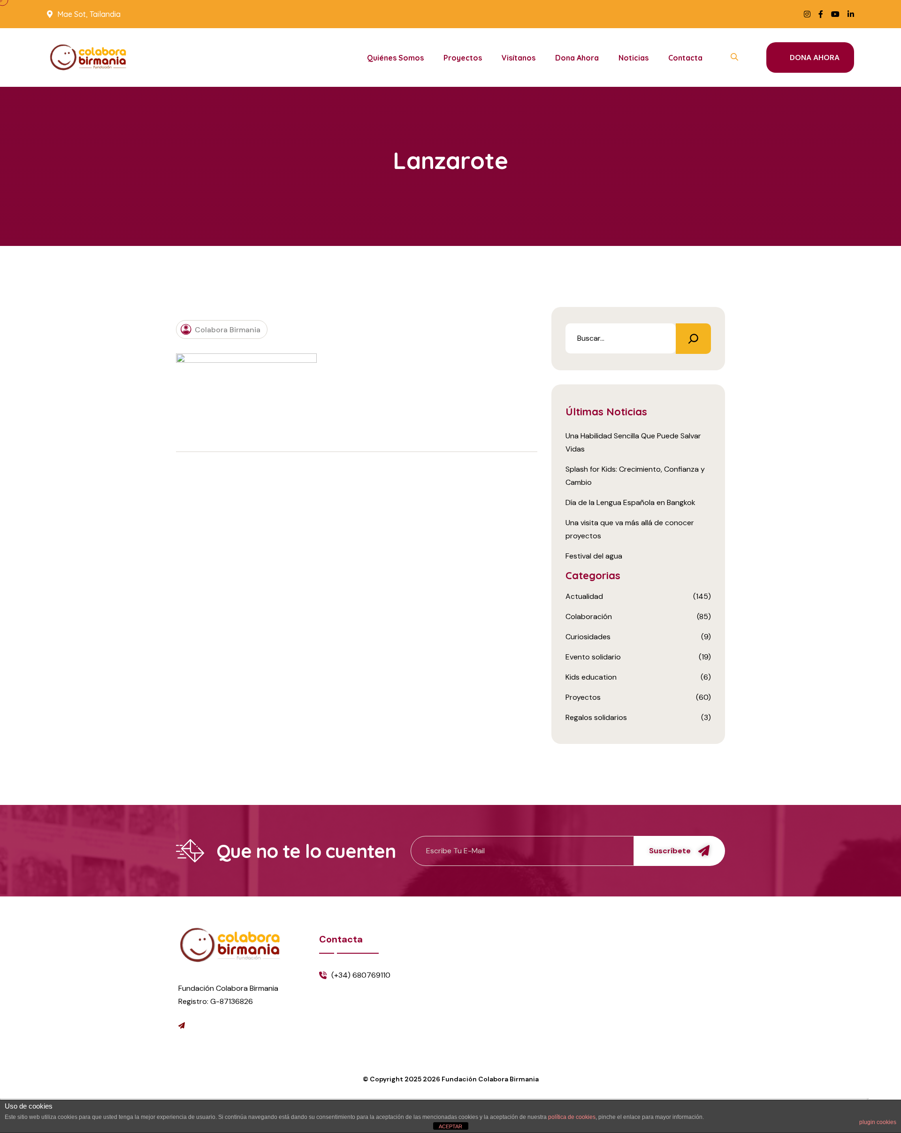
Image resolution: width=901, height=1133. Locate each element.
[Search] (693, 338)
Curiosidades (588, 637)
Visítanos (518, 57)
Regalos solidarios (596, 717)
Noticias (633, 57)
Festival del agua (593, 556)
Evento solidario (593, 657)
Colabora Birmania (227, 329)
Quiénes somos (395, 57)
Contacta (685, 57)
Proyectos (462, 57)
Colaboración (588, 616)
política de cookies (572, 1117)
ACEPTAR (450, 1126)
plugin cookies (877, 1122)
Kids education (591, 677)
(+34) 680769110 (360, 975)
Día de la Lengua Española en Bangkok (630, 502)
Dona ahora (577, 57)
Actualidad (584, 596)
